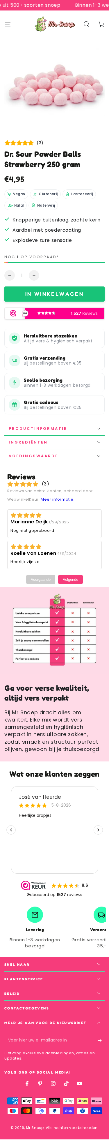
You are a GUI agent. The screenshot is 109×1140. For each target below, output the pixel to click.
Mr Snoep (35, 1127)
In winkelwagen (54, 294)
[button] (86, 24)
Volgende (70, 579)
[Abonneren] (101, 1040)
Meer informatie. (58, 499)
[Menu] (7, 24)
